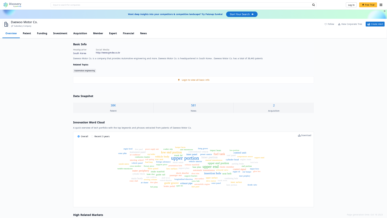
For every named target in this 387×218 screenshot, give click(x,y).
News (143, 33)
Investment (60, 33)
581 (193, 105)
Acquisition (80, 33)
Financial (128, 33)
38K (113, 105)
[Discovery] (12, 4)
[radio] (82, 136)
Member (98, 33)
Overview (11, 33)
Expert (113, 33)
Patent (27, 33)
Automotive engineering (84, 70)
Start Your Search (240, 14)
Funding (42, 33)
